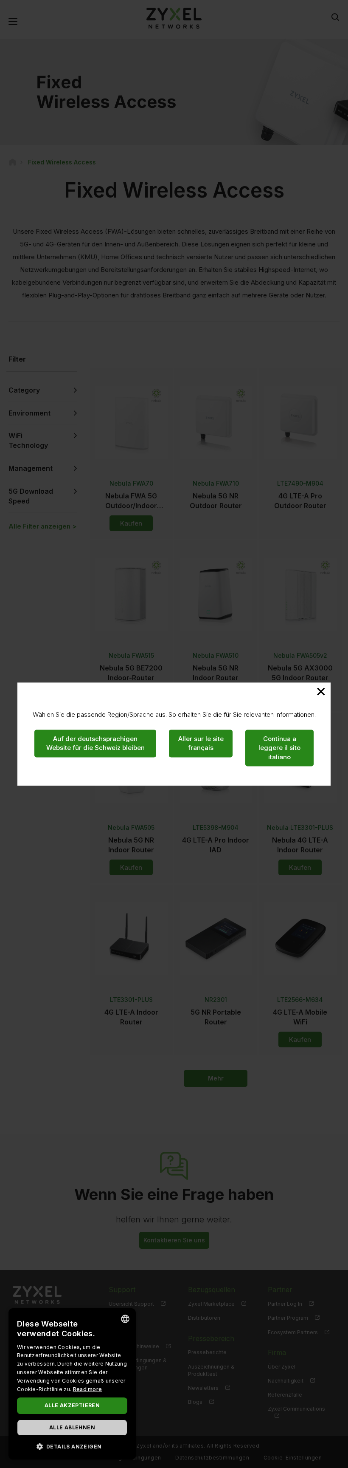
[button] (72, 1446)
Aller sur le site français (201, 743)
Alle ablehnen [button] (72, 1427)
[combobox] (125, 1319)
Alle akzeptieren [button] (72, 1405)
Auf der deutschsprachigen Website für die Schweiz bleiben (95, 743)
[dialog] (72, 1384)
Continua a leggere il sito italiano (279, 748)
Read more (87, 1389)
